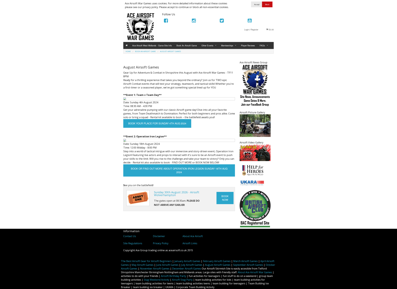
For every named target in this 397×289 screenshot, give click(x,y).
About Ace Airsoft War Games (255, 272)
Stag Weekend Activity (156, 279)
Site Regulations (132, 243)
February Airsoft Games (217, 261)
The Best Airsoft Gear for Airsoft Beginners (146, 261)
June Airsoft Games (167, 265)
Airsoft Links (190, 243)
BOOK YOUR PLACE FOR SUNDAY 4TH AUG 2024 (157, 123)
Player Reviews (248, 45)
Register (254, 29)
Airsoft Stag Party (182, 279)
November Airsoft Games (155, 268)
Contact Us (129, 236)
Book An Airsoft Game (186, 45)
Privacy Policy (160, 243)
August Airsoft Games (217, 265)
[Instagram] (194, 21)
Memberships (227, 45)
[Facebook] (166, 21)
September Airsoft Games (248, 265)
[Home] (126, 45)
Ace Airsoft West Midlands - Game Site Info (152, 45)
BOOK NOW (225, 197)
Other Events (207, 45)
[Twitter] (221, 21)
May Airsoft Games (143, 265)
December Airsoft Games (186, 268)
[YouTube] (249, 21)
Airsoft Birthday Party (173, 276)
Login (246, 29)
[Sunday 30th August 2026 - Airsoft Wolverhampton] (138, 198)
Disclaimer (159, 236)
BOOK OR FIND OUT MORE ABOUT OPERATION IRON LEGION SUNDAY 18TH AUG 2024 (179, 170)
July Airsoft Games (191, 265)
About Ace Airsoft (193, 236)
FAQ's (262, 45)
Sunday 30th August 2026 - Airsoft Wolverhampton (176, 193)
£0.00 (271, 29)
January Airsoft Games (187, 261)
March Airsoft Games (245, 261)
